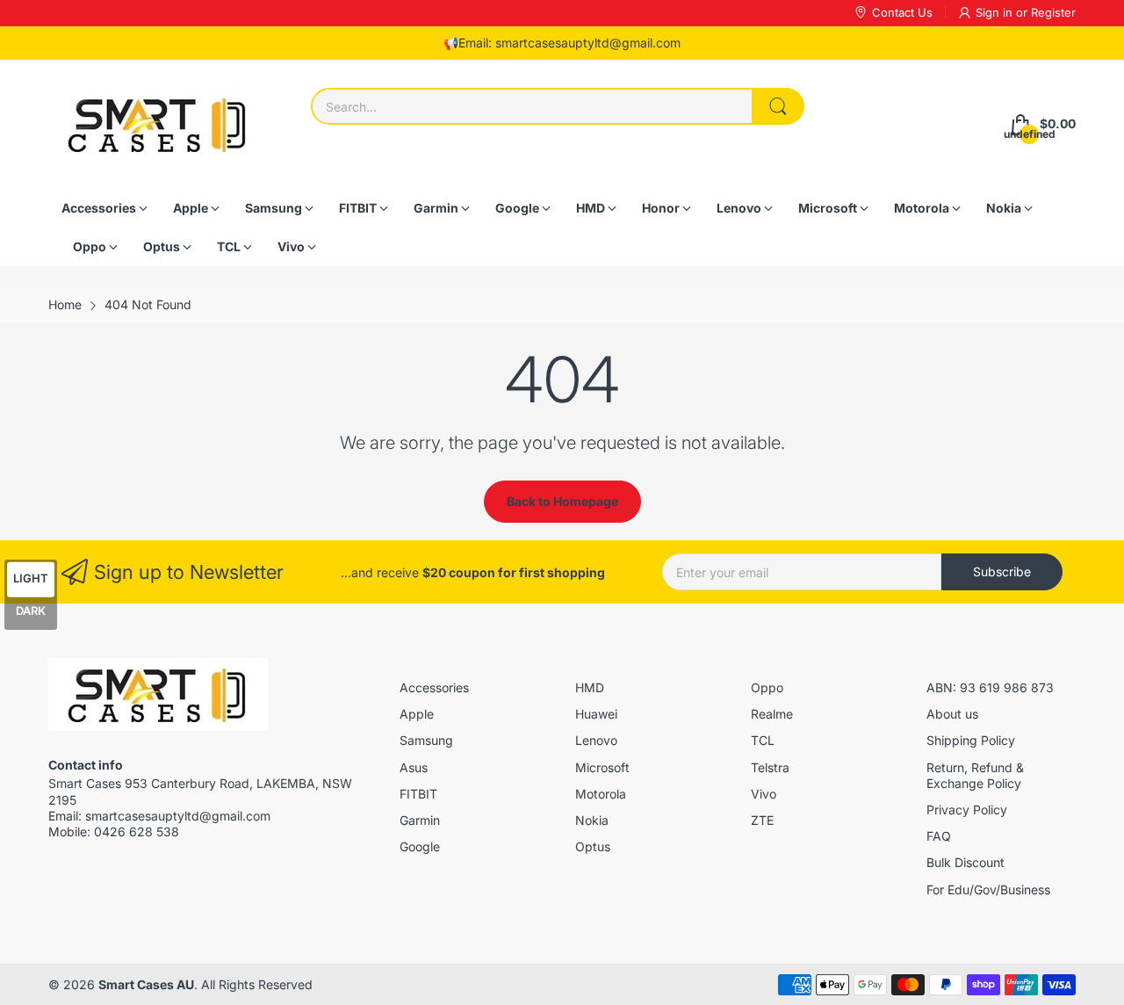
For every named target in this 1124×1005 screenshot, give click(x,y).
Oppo (767, 687)
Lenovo (596, 740)
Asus (414, 767)
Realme (772, 713)
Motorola (600, 793)
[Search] (778, 106)
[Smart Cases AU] (158, 124)
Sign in (996, 12)
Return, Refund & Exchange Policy (975, 775)
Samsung (426, 740)
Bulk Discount (965, 862)
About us (952, 713)
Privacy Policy (966, 809)
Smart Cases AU (146, 984)
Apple (417, 713)
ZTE (762, 820)
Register (1053, 12)
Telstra (770, 767)
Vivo (763, 793)
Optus (592, 846)
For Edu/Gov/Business (988, 889)
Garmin (420, 820)
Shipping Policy (970, 740)
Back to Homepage (562, 501)
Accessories (434, 687)
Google (420, 846)
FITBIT (418, 793)
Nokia (592, 820)
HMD (589, 687)
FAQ (938, 835)
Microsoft (602, 767)
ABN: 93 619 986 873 (990, 687)
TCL (763, 740)
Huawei (596, 713)
